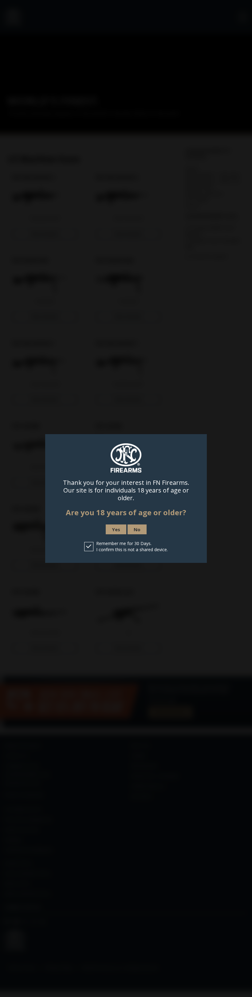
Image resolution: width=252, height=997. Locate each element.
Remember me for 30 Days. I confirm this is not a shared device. (132, 546)
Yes (116, 529)
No (137, 529)
